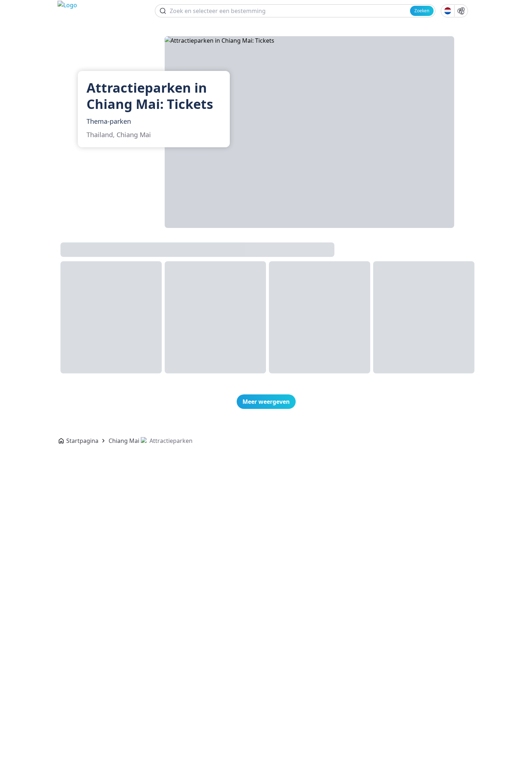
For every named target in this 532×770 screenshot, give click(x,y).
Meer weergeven (266, 402)
